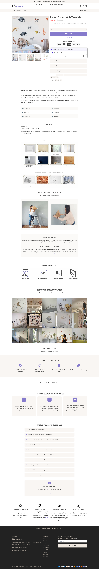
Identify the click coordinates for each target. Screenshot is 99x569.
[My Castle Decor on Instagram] (57, 528)
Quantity (52, 27)
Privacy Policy (46, 545)
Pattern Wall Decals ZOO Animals (20, 10)
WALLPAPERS (40, 4)
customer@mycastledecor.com (55, 253)
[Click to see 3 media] (30, 57)
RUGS (52, 7)
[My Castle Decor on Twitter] (52, 528)
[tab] (68, 61)
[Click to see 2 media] (22, 57)
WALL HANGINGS (45, 7)
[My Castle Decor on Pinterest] (55, 528)
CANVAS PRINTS (58, 4)
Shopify (31, 566)
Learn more (80, 56)
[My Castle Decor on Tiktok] (62, 528)
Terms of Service (47, 549)
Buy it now (69, 37)
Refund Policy (46, 547)
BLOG (56, 7)
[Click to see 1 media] (15, 57)
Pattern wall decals (68, 74)
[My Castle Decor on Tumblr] (59, 528)
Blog (44, 538)
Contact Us (45, 556)
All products (59, 74)
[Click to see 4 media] (38, 57)
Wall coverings (54, 77)
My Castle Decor (22, 566)
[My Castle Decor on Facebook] (54, 528)
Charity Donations (47, 543)
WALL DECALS (49, 4)
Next (47, 34)
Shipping (45, 552)
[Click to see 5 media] (45, 57)
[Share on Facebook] (84, 10)
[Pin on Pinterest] (85, 10)
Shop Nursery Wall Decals (81, 74)
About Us (45, 540)
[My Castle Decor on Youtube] (60, 528)
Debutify (39, 566)
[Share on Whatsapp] (61, 80)
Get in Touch (49, 493)
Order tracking (46, 554)
